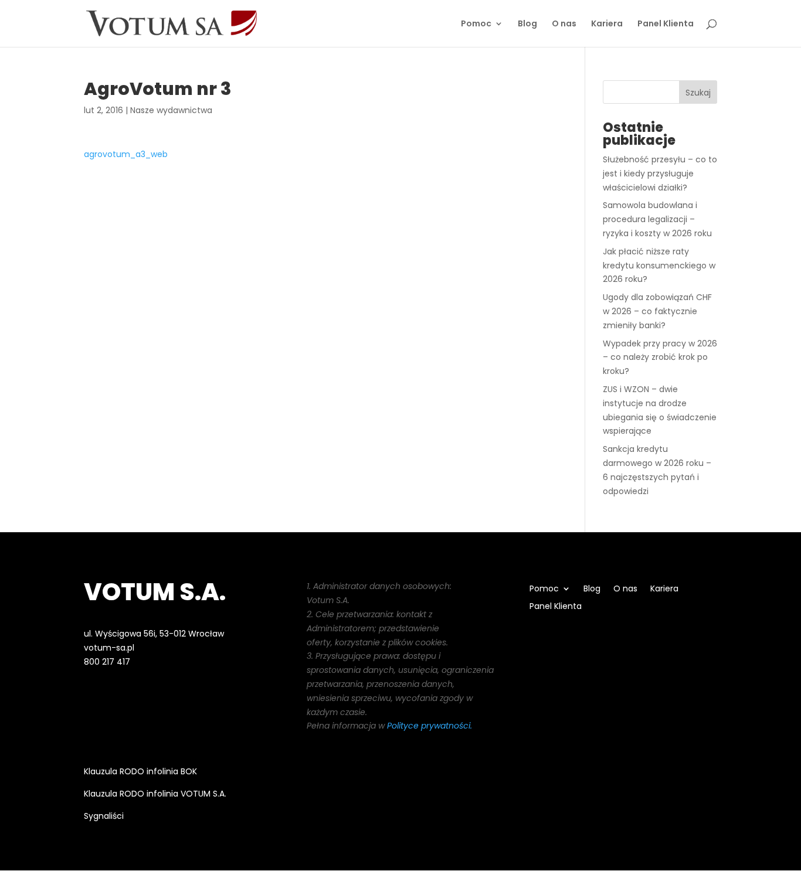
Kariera (607, 24)
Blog (527, 24)
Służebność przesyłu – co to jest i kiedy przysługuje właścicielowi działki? (660, 173)
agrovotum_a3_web (126, 154)
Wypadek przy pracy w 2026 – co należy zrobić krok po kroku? (660, 357)
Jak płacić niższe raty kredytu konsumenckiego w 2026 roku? (659, 265)
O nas (564, 24)
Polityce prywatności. (429, 725)
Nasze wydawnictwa (171, 110)
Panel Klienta (665, 24)
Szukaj (698, 92)
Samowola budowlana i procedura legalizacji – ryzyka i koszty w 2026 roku (657, 219)
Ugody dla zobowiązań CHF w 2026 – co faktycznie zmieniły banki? (657, 311)
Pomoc (476, 24)
